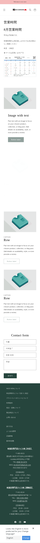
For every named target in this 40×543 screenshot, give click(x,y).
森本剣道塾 (10, 441)
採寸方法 (9, 426)
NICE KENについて (13, 388)
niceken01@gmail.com (22, 465)
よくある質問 (11, 431)
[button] (4, 10)
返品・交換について (13, 408)
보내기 (10, 376)
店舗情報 (9, 436)
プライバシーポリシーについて (17, 398)
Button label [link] (16, 140)
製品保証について (12, 412)
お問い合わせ (11, 417)
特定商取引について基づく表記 (17, 393)
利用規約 (9, 403)
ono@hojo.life (22, 501)
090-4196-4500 (22, 498)
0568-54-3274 (22, 462)
